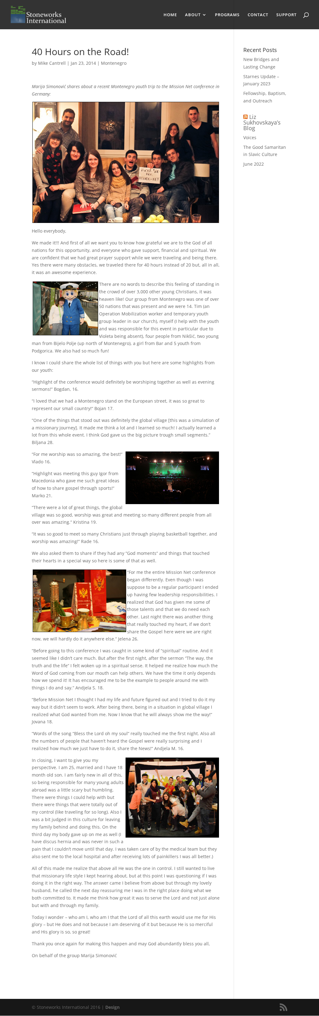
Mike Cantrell (52, 63)
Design (112, 1007)
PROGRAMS (227, 14)
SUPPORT (286, 14)
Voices (249, 137)
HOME (170, 14)
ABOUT (193, 14)
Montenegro (113, 63)
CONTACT (258, 14)
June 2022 (253, 164)
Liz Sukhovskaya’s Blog (262, 122)
